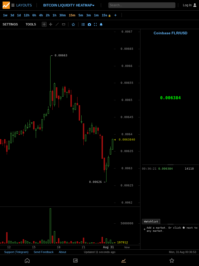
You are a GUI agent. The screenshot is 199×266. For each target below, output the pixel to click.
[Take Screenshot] (89, 24)
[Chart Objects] (83, 24)
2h (47, 15)
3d (12, 15)
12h (26, 15)
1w (5, 15)
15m (72, 15)
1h (54, 15)
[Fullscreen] (95, 24)
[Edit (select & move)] (50, 24)
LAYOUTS (24, 5)
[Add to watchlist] (73, 24)
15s (106, 15)
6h (34, 15)
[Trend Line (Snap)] (57, 24)
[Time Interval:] (115, 15)
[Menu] (8, 5)
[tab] (151, 221)
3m (88, 15)
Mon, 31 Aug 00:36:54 (182, 252)
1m (96, 15)
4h (41, 15)
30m (62, 15)
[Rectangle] (63, 24)
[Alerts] (101, 24)
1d (19, 15)
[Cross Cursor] (44, 24)
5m (81, 15)
